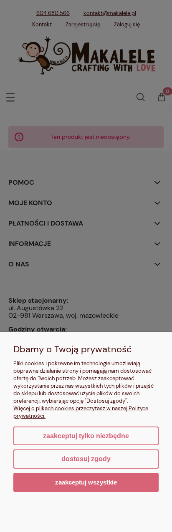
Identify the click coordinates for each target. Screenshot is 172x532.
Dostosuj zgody (86, 458)
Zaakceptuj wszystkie (86, 482)
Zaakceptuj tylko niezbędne (86, 435)
